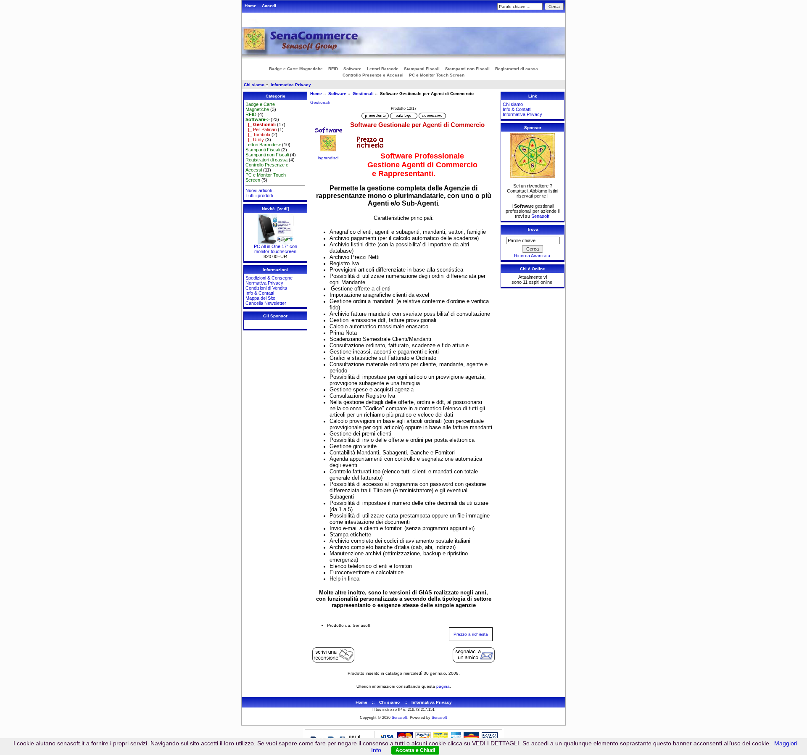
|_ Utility (254, 139)
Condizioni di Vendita (266, 287)
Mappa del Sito (260, 298)
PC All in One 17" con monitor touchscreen (275, 249)
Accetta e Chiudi (415, 750)
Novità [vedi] (275, 208)
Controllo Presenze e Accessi (373, 75)
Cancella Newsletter (265, 303)
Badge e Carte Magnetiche (296, 68)
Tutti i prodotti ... (261, 195)
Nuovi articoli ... (261, 190)
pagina (443, 686)
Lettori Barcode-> (263, 144)
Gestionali (363, 93)
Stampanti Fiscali (422, 68)
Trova (532, 229)
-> (257, 119)
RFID (333, 68)
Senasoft (540, 216)
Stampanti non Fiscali (467, 68)
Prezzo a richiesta (471, 634)
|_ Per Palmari (261, 129)
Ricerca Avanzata (532, 255)
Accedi (269, 5)
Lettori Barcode (382, 68)
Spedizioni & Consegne (269, 277)
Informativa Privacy (291, 84)
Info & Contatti (259, 293)
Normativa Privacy (264, 282)
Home (250, 5)
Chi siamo (254, 84)
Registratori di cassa (516, 68)
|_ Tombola (257, 134)
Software (337, 93)
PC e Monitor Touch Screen (436, 75)
